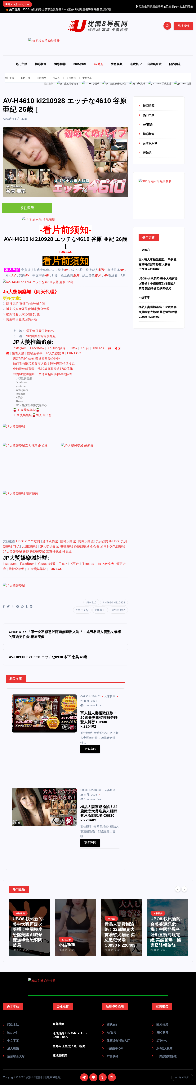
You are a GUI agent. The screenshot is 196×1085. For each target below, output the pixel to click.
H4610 (92, 606)
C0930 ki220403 (90, 794)
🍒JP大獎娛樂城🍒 (26, 414)
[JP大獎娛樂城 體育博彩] (31, 519)
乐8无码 (141, 88)
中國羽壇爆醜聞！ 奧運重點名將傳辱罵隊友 (42, 378)
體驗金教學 (34, 357)
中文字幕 (87, 82)
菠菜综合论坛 (71, 88)
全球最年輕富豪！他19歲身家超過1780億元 (43, 373)
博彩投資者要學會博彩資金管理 (27, 313)
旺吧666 (112, 1029)
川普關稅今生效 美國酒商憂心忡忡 (36, 362)
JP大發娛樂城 (12, 556)
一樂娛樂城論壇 (166, 1060)
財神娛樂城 (68, 545)
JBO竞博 (162, 1037)
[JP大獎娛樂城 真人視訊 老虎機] (31, 471)
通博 (103, 551)
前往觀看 (27, 212)
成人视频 (13, 1052)
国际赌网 (41, 82)
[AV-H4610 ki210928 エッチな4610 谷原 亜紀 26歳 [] (65, 286)
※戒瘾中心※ (115, 1052)
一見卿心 (144, 254)
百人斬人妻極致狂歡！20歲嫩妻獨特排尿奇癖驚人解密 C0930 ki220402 (157, 268)
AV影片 (111, 1037)
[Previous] (178, 893)
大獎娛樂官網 (24, 382)
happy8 (12, 1037)
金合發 (94, 551)
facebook (21, 386)
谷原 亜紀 (119, 614)
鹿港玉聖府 (60, 1059)
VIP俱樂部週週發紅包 (41, 340)
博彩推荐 (60, 68)
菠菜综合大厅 (16, 1060)
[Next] (184, 893)
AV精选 (98, 68)
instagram (19, 352)
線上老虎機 (106, 568)
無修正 (101, 614)
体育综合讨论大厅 (118, 1045)
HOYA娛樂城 (116, 551)
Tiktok (73, 352)
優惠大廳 (18, 357)
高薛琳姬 (58, 1028)
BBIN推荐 (79, 68)
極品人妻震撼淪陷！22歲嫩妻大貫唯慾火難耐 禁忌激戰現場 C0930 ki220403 (158, 316)
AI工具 (56, 82)
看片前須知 (65, 265)
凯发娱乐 (162, 1029)
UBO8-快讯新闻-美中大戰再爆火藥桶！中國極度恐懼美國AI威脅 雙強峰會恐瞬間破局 (158, 287)
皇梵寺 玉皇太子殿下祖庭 (69, 1050)
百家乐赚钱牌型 (118, 88)
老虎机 (134, 68)
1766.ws (161, 1045)
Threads (98, 352)
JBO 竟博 (186, 88)
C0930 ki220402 (90, 700)
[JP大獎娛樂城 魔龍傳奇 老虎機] (89, 471)
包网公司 (25, 82)
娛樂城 (66, 556)
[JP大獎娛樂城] (31, 437)
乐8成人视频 (164, 1052)
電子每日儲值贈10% (40, 335)
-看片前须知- (65, 234)
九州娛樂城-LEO (107, 545)
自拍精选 (71, 82)
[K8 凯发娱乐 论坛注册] (98, 51)
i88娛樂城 (66, 551)
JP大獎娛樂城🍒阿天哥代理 (32, 419)
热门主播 (21, 68)
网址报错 (183, 30)
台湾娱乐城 (154, 68)
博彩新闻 (41, 68)
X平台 (85, 352)
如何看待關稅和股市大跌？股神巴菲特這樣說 (44, 368)
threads (20, 398)
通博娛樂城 (50, 545)
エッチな (83, 614)
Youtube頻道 (56, 352)
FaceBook (37, 352)
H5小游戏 (94, 88)
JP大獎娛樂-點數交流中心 (31, 409)
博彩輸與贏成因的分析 (21, 323)
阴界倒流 (175, 68)
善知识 (147, 157)
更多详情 (90, 753)
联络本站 (13, 1029)
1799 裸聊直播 (163, 88)
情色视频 (116, 68)
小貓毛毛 (144, 302)
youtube (21, 390)
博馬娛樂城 (86, 545)
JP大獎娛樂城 (54, 357)
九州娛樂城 (29, 551)
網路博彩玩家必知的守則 (23, 318)
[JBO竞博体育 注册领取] (159, 199)
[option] (29, 932)
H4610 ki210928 (115, 606)
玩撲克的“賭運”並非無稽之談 (25, 308)
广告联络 (112, 1060)
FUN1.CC (66, 256)
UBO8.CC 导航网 (28, 545)
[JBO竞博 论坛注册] (98, 991)
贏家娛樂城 (54, 556)
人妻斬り (110, 700)
